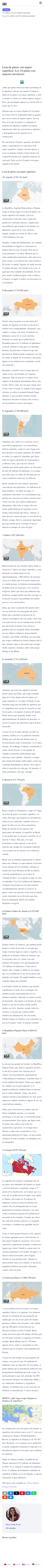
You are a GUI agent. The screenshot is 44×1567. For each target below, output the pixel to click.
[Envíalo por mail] (5, 1493)
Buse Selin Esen (13, 1524)
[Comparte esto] (10, 1493)
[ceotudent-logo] (4, 3)
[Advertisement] (22, 40)
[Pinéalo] (22, 1493)
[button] (40, 3)
